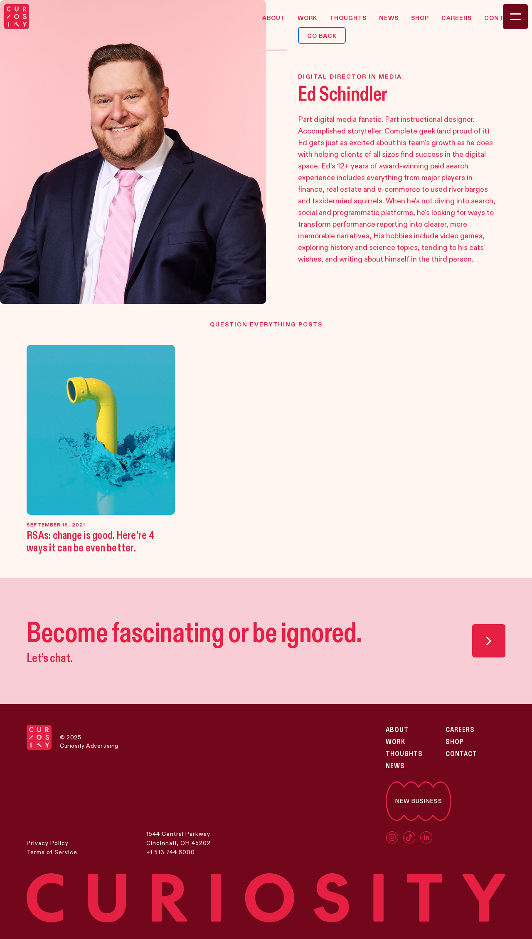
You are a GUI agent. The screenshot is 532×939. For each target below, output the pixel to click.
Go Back (322, 36)
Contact (461, 754)
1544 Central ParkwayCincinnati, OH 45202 (178, 838)
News (395, 766)
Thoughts (404, 754)
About (397, 730)
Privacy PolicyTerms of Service (52, 847)
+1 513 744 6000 (170, 852)
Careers (460, 730)
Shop (455, 742)
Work (395, 742)
